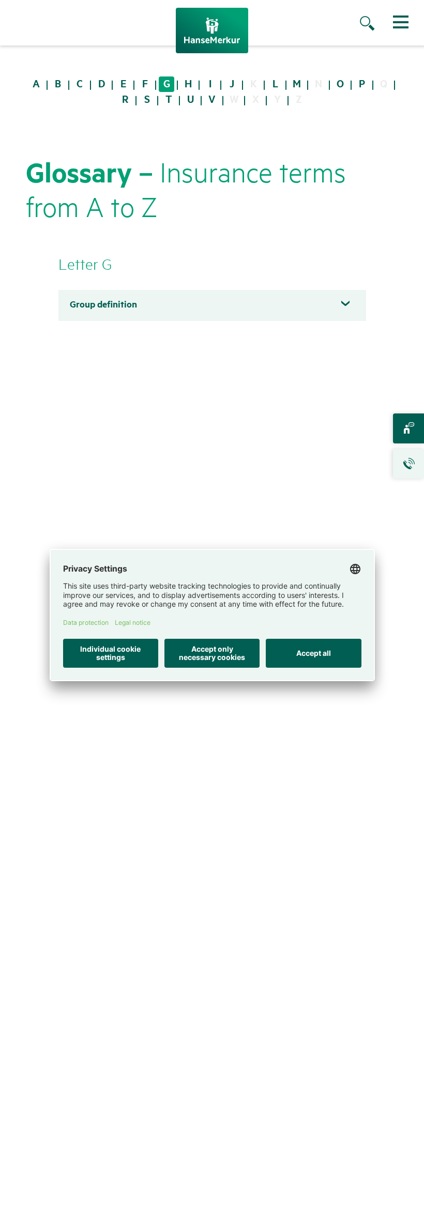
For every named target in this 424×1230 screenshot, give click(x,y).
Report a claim (408, 464)
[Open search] (377, 24)
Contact (408, 428)
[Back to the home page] (212, 30)
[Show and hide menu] (400, 22)
